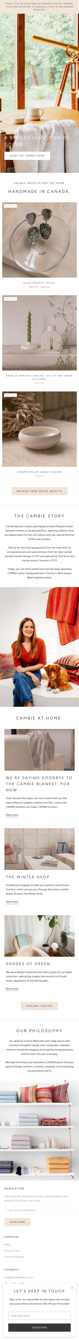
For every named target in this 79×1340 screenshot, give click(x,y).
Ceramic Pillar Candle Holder (39, 472)
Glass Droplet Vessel (39, 283)
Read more (12, 814)
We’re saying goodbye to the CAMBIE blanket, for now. (39, 784)
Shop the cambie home (27, 155)
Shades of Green (28, 964)
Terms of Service (14, 1256)
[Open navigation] (5, 18)
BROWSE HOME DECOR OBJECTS (39, 491)
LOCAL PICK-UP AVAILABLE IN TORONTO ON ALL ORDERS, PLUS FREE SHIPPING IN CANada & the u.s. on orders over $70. (40, 6)
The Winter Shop (28, 877)
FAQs (7, 1244)
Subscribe (39, 1327)
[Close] (72, 1287)
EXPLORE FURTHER (39, 1006)
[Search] (67, 18)
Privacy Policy (12, 1250)
